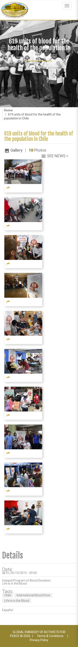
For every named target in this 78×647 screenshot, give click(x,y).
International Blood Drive (33, 595)
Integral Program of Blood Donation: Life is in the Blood (26, 582)
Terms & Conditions (50, 636)
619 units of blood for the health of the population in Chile (38, 136)
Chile (7, 595)
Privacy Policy (39, 640)
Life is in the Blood (16, 600)
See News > (57, 156)
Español (7, 610)
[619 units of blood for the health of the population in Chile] (23, 171)
